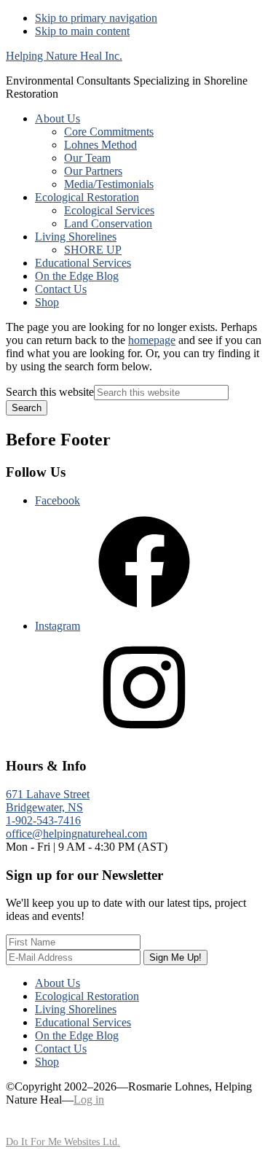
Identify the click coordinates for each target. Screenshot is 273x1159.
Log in (89, 1099)
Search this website (50, 392)
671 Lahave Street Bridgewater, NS (48, 800)
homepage (151, 340)
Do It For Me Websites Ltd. (63, 1141)
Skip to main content (82, 31)
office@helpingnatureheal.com (76, 833)
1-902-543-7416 (43, 820)
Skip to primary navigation (96, 18)
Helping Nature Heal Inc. (64, 56)
